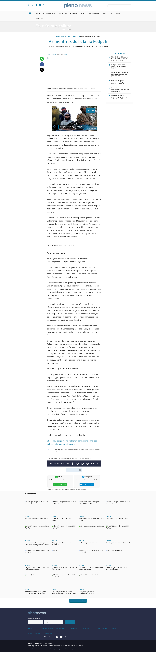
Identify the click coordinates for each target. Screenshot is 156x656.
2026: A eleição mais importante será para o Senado (37, 568)
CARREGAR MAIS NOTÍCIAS (78, 601)
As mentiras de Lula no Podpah (36, 518)
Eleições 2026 (62, 13)
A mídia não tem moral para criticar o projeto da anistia (35, 592)
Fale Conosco (38, 643)
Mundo (105, 13)
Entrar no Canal (60, 484)
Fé (111, 13)
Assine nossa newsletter (34, 618)
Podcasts (39, 18)
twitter (43, 5)
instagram (28, 5)
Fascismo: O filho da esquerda (117, 518)
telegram (36, 5)
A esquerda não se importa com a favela (91, 519)
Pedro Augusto (73, 36)
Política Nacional (49, 13)
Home (58, 36)
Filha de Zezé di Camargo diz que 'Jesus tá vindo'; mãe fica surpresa (119, 58)
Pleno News (78, 5)
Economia (73, 13)
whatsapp (32, 5)
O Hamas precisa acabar (88, 543)
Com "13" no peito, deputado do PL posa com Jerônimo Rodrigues (120, 81)
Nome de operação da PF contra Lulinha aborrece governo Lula (119, 74)
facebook (24, 5)
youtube (40, 5)
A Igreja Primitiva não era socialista (61, 544)
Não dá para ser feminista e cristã (118, 543)
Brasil (38, 13)
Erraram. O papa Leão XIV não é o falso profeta (64, 568)
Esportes (83, 13)
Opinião (117, 13)
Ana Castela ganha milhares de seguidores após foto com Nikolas (119, 97)
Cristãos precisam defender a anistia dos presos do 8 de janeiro (64, 592)
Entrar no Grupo (87, 484)
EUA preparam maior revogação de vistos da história (119, 66)
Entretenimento (94, 13)
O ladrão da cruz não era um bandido (62, 519)
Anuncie (30, 643)
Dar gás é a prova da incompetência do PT (87, 592)
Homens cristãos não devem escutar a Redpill (116, 568)
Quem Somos (48, 643)
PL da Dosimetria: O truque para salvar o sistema (91, 568)
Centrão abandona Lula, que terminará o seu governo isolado (37, 544)
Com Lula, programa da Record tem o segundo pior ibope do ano (120, 89)
